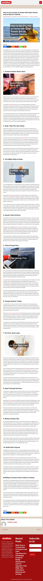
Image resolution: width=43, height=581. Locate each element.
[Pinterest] (17, 47)
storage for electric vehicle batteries (17, 429)
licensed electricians (13, 104)
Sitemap (30, 579)
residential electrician (8, 279)
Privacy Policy (25, 579)
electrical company (17, 227)
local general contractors (13, 457)
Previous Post (4, 529)
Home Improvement (24, 16)
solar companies (11, 400)
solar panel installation (24, 137)
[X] (9, 47)
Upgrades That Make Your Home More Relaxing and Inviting (21, 570)
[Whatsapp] (20, 47)
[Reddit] (13, 47)
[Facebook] (5, 47)
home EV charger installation (14, 195)
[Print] (24, 47)
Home (18, 16)
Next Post (39, 529)
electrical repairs (26, 368)
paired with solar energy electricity (12, 313)
